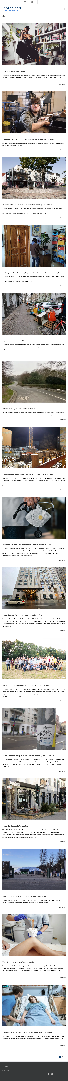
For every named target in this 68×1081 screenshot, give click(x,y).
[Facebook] (48, 1074)
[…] (10, 79)
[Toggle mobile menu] (65, 9)
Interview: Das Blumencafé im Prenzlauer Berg (15, 826)
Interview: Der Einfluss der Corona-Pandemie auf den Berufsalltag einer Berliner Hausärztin (27, 545)
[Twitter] (52, 1074)
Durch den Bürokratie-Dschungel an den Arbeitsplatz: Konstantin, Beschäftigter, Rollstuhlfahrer (28, 139)
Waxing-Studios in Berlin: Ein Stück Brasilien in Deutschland (18, 962)
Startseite (5, 1066)
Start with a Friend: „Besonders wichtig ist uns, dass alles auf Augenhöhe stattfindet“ (25, 685)
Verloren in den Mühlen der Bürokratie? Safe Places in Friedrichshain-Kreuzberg (24, 896)
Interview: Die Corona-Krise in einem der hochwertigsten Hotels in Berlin (22, 615)
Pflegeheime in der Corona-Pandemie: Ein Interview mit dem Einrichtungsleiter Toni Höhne (27, 205)
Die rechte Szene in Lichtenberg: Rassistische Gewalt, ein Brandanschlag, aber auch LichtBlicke (28, 756)
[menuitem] (26, 2)
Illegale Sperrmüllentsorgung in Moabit (13, 341)
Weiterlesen (62, 84)
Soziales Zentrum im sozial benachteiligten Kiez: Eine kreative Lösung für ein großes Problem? (28, 474)
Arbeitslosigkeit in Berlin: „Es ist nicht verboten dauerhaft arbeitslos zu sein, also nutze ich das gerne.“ (30, 273)
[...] (5, 485)
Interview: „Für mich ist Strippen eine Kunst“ (14, 71)
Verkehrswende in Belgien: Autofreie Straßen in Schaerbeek (18, 409)
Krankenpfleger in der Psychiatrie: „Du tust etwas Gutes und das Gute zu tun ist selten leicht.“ (28, 1032)
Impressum (6, 1070)
